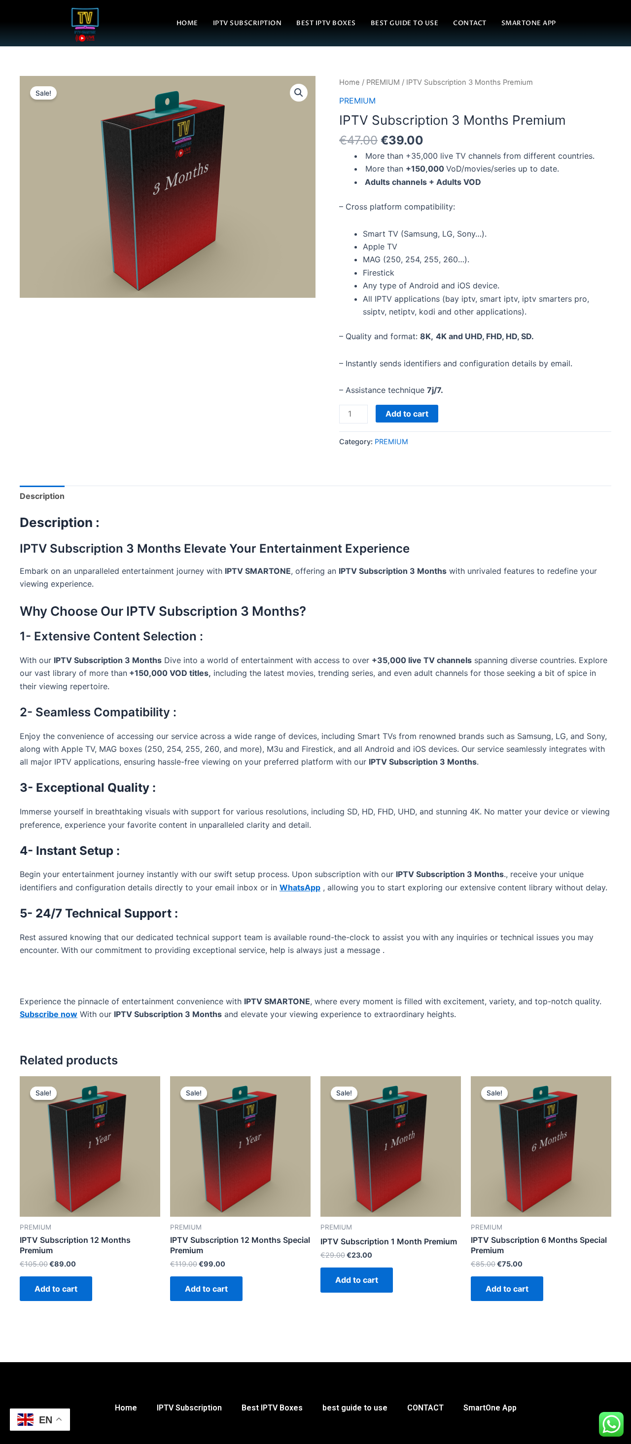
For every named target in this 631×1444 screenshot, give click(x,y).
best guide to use (405, 23)
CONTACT (470, 23)
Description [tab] (42, 496)
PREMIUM (383, 82)
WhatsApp (300, 887)
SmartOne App (528, 23)
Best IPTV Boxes (326, 23)
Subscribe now (48, 1014)
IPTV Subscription (247, 23)
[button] (299, 93)
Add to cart (407, 414)
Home (187, 23)
